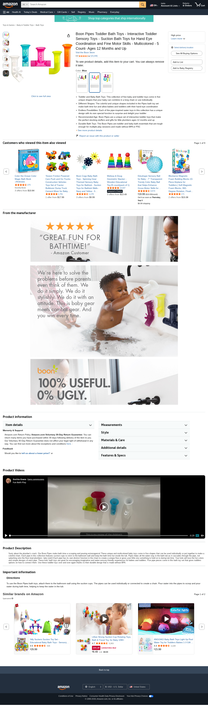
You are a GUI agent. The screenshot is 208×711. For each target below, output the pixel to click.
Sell (73, 12)
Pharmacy (102, 12)
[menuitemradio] (197, 535)
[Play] (5, 535)
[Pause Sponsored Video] (66, 626)
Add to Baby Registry (183, 68)
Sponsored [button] (7, 598)
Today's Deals (30, 12)
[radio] (6, 35)
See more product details (90, 130)
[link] (27, 177)
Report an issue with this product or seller (99, 136)
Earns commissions (36, 479)
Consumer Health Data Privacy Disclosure (107, 696)
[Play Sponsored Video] (104, 619)
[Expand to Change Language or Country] (157, 5)
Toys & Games (9, 25)
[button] (6, 12)
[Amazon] (10, 4)
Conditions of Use (65, 696)
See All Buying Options (187, 53)
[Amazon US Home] (63, 688)
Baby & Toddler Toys (25, 25)
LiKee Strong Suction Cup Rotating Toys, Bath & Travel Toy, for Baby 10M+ (111, 638)
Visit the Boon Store (85, 52)
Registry (82, 12)
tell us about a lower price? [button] (36, 453)
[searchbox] (84, 4)
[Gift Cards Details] (68, 12)
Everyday (114, 12)
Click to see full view (41, 96)
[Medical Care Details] (54, 12)
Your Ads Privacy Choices (137, 696)
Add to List (178, 62)
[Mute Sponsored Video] (66, 631)
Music (91, 12)
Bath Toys (40, 25)
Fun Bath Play (19, 482)
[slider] (98, 535)
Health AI (16, 12)
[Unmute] (202, 535)
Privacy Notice (81, 696)
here (69, 444)
